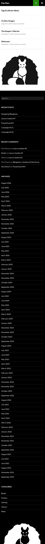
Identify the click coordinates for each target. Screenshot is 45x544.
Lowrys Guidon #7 (8, 118)
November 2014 (7, 472)
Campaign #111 (7, 127)
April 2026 (5, 201)
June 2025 (5, 246)
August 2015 (6, 468)
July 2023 (5, 350)
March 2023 (6, 368)
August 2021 (6, 454)
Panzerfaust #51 (7, 123)
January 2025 (6, 269)
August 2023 (6, 346)
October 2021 (6, 445)
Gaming (4, 502)
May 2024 (5, 305)
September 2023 (7, 341)
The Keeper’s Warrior (10, 31)
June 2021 (5, 463)
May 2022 (5, 414)
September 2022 (7, 395)
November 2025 (7, 224)
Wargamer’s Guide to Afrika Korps (26, 162)
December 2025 (7, 219)
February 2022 (7, 427)
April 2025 (5, 255)
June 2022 (5, 409)
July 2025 (5, 242)
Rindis (3, 153)
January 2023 (6, 377)
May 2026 (5, 197)
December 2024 (7, 273)
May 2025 (5, 251)
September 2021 (7, 450)
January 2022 (6, 432)
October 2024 (6, 282)
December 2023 (7, 328)
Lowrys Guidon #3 (20, 148)
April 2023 (5, 364)
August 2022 (6, 400)
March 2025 (6, 260)
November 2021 (7, 441)
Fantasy (4, 498)
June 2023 (5, 355)
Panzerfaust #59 (19, 167)
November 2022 (7, 386)
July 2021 (5, 459)
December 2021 (7, 436)
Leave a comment (18, 24)
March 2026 (6, 206)
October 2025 (6, 228)
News (3, 511)
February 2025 (7, 264)
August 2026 (6, 183)
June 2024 (5, 301)
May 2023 (5, 359)
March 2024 (6, 314)
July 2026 (5, 187)
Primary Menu (42, 3)
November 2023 (7, 332)
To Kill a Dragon (8, 21)
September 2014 (7, 477)
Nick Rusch (5, 167)
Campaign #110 (7, 132)
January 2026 (6, 215)
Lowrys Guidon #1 (16, 153)
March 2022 (6, 423)
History (4, 507)
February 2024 (7, 319)
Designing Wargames (9, 114)
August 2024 (6, 291)
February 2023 (7, 373)
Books (3, 493)
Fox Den (5, 3)
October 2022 (6, 391)
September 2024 (7, 287)
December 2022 (7, 382)
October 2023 (6, 337)
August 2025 (6, 237)
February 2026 (7, 210)
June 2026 (5, 192)
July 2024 (5, 296)
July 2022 (5, 404)
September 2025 (7, 233)
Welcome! (5, 41)
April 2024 (5, 310)
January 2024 (6, 323)
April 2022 (5, 418)
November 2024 (7, 278)
